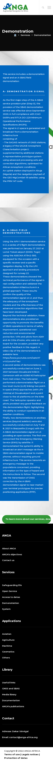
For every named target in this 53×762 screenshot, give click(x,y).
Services (25, 35)
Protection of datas (16, 758)
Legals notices (30, 754)
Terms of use (12, 754)
